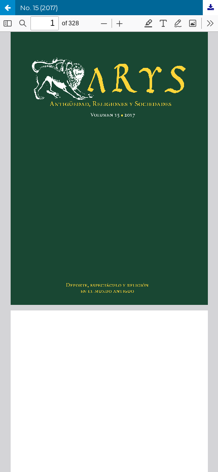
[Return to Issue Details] (7, 7)
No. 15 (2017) (39, 8)
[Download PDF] (210, 7)
